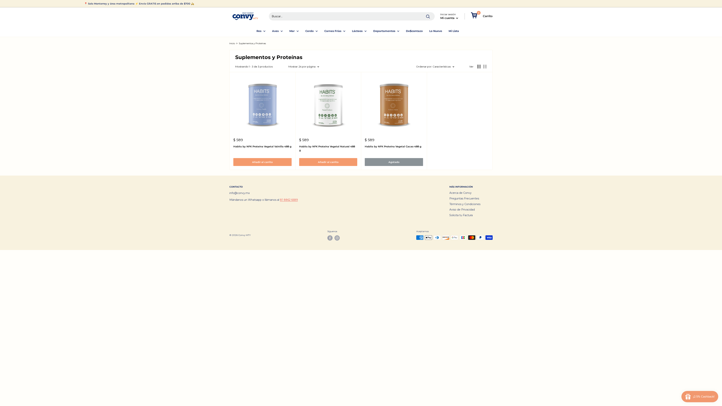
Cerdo (309, 31)
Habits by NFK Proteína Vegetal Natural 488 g (327, 148)
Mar (292, 31)
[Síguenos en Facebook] (330, 238)
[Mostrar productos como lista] (485, 66)
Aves (275, 31)
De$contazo (414, 31)
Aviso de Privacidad (462, 209)
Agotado (393, 162)
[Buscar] (428, 16)
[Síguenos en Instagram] (337, 238)
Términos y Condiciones (464, 204)
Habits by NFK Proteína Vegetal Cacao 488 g (393, 146)
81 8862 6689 (289, 199)
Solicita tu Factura (461, 215)
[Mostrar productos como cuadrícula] (479, 66)
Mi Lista (454, 31)
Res (258, 31)
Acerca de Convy (460, 193)
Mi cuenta (447, 18)
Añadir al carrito (262, 162)
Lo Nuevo (435, 31)
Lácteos (357, 31)
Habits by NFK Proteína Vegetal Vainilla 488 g (262, 146)
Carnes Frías (332, 31)
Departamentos (384, 31)
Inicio (232, 43)
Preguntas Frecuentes (464, 198)
